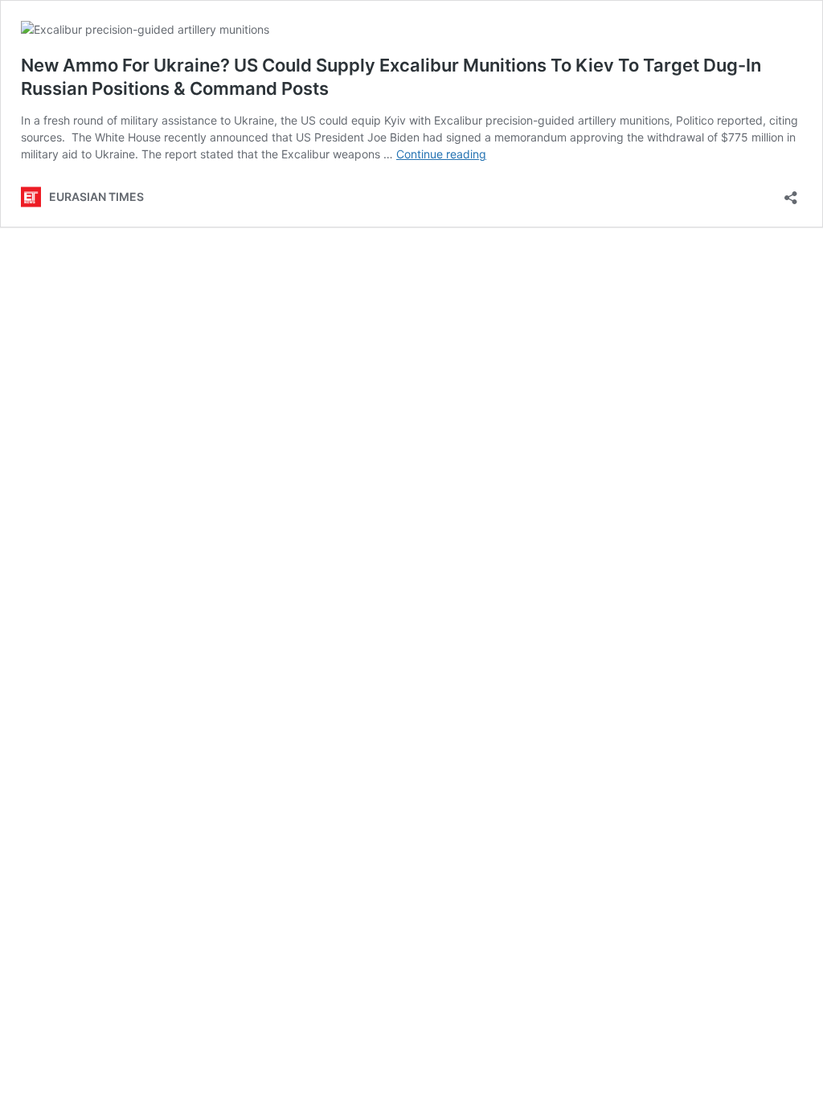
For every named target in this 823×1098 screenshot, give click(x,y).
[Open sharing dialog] (791, 192)
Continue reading (441, 154)
